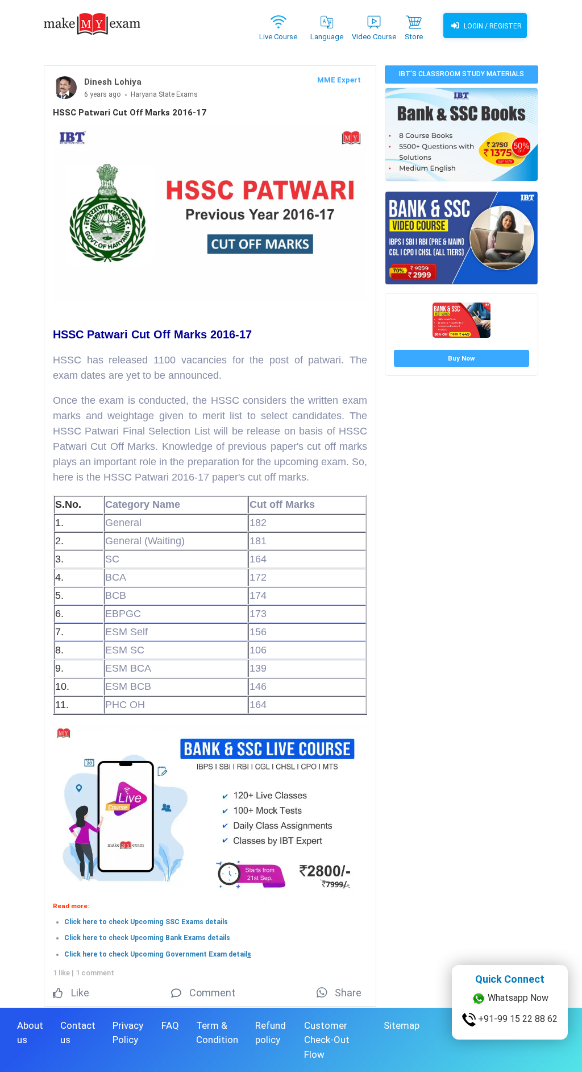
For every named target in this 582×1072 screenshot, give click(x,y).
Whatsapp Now (516, 1001)
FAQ (170, 1025)
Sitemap (401, 1025)
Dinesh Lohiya (113, 82)
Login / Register (492, 26)
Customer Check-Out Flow (327, 1040)
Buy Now (461, 358)
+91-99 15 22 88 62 (517, 1022)
